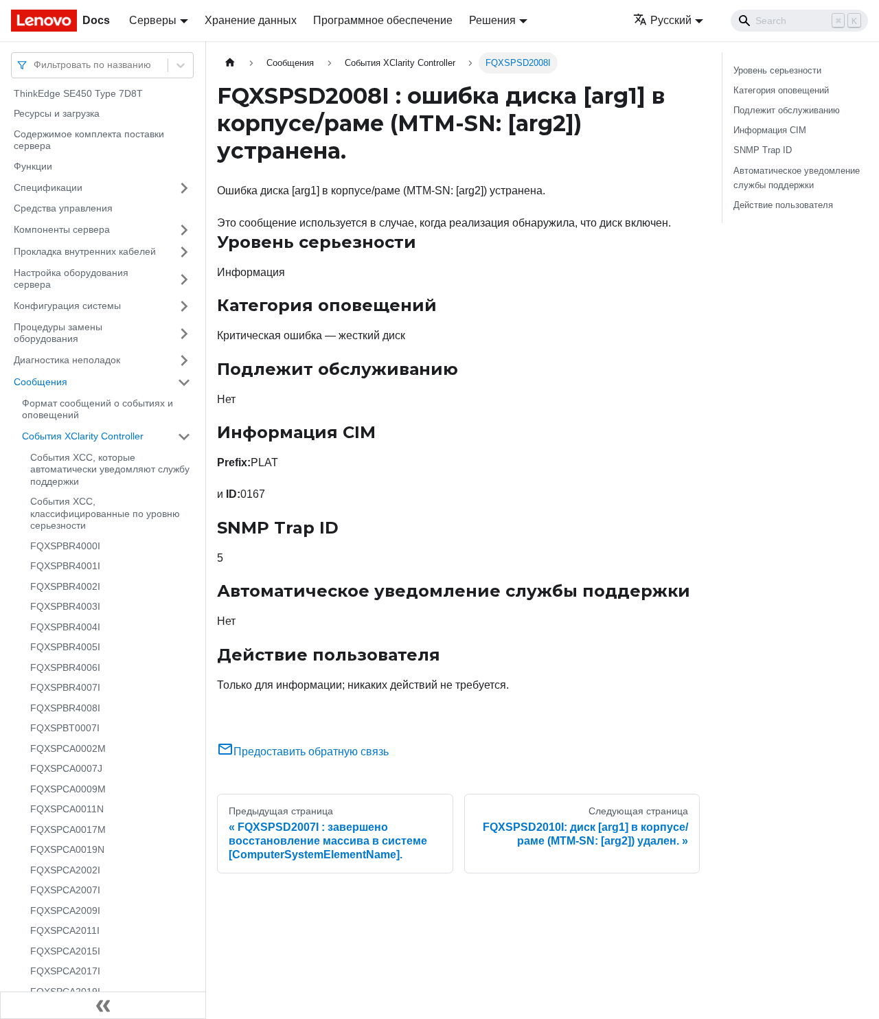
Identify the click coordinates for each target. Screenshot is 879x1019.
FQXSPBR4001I (65, 566)
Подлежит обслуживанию (786, 110)
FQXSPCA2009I (65, 910)
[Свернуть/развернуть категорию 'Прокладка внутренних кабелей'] (184, 252)
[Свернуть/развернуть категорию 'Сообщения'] (184, 382)
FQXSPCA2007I (65, 890)
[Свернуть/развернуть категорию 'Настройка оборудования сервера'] (184, 279)
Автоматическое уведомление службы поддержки (796, 177)
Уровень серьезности (777, 70)
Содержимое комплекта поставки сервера (89, 140)
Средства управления (63, 208)
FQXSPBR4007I (65, 688)
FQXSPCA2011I (65, 931)
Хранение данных (251, 20)
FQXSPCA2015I (65, 951)
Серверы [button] (152, 20)
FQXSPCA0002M (68, 748)
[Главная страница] (230, 62)
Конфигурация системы (67, 305)
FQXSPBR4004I (65, 626)
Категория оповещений (781, 90)
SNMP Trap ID (762, 150)
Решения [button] (492, 20)
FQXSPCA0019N (67, 850)
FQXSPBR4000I (65, 545)
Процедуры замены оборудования (58, 333)
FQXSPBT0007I (65, 728)
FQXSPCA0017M (68, 829)
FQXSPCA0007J (66, 769)
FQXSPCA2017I (65, 971)
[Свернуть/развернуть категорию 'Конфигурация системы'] (184, 306)
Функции (33, 166)
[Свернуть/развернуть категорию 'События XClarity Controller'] (184, 437)
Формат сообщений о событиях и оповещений (97, 409)
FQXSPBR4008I (65, 707)
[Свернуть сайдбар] (103, 1005)
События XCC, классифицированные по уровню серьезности (105, 513)
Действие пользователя (783, 205)
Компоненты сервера (62, 229)
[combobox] (35, 65)
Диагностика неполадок (67, 359)
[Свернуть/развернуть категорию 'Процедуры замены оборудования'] (184, 333)
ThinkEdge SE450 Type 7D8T (78, 93)
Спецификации (48, 187)
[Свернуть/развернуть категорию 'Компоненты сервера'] (184, 230)
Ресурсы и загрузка (57, 113)
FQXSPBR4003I (65, 607)
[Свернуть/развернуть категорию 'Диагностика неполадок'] (184, 360)
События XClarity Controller (83, 436)
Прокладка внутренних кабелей (85, 251)
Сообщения (40, 381)
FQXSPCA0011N (67, 809)
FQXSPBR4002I (65, 586)
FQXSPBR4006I (65, 667)
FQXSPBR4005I (65, 647)
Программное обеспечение (383, 20)
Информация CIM (769, 130)
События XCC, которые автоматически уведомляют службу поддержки (110, 469)
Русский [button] (671, 20)
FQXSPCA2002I (65, 870)
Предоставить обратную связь (311, 751)
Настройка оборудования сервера (71, 278)
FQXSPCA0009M (68, 788)
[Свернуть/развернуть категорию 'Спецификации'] (184, 188)
